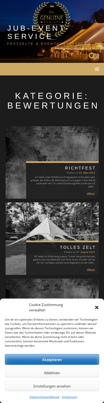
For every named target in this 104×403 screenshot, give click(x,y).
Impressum (69, 397)
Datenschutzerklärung (44, 397)
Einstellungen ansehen (52, 386)
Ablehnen (52, 372)
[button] (96, 307)
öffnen (91, 194)
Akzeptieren (52, 359)
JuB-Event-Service (38, 32)
